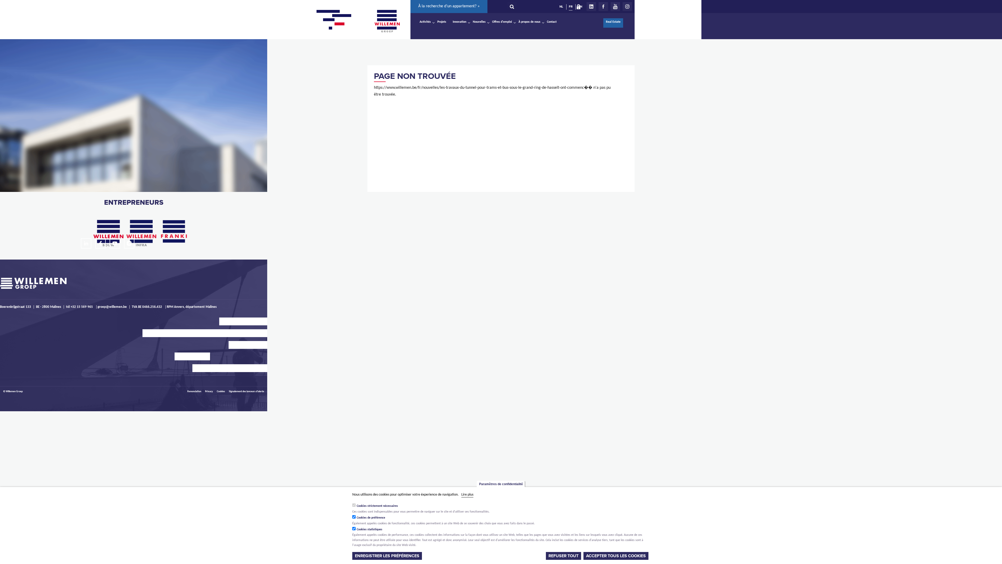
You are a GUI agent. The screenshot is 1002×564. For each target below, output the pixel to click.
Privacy (209, 391)
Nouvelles (479, 22)
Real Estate (613, 22)
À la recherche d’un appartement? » (449, 6)
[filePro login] (580, 7)
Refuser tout (563, 556)
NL (561, 6)
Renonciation (194, 391)
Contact (552, 22)
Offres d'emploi (502, 22)
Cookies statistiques (369, 529)
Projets (441, 22)
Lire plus (467, 495)
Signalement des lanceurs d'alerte (246, 391)
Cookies (221, 391)
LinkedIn (591, 6)
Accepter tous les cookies (616, 556)
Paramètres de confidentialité (501, 484)
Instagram (627, 6)
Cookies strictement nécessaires (377, 506)
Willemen (387, 21)
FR (570, 6)
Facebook (603, 6)
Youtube (615, 6)
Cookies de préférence (371, 517)
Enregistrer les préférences (387, 556)
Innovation (459, 22)
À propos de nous (529, 22)
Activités (425, 22)
